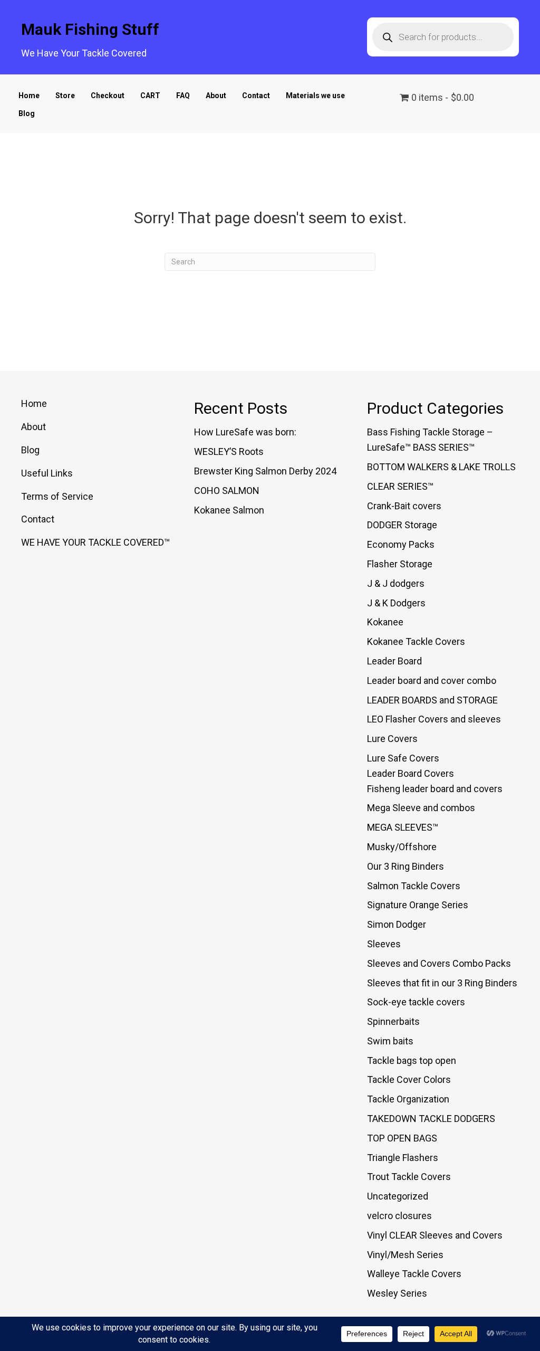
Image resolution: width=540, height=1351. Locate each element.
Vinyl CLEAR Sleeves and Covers (435, 1235)
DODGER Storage (402, 524)
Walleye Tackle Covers (414, 1273)
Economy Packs (401, 544)
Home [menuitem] (34, 403)
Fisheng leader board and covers (435, 788)
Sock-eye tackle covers (416, 1001)
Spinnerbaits (393, 1021)
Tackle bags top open (411, 1060)
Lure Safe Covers (403, 758)
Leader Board (394, 661)
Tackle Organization (408, 1099)
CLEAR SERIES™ (400, 486)
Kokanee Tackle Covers (416, 641)
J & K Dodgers (396, 602)
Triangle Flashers (402, 1157)
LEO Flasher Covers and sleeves (434, 719)
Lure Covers (392, 738)
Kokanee (385, 621)
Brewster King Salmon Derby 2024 (265, 471)
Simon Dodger (396, 924)
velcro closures (399, 1215)
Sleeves (384, 943)
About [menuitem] (33, 426)
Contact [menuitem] (37, 519)
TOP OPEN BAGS (402, 1138)
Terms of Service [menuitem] (57, 496)
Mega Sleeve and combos (421, 807)
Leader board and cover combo (431, 680)
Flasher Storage (399, 563)
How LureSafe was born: (245, 431)
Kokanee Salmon (229, 510)
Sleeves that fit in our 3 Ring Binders (442, 982)
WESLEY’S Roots (229, 451)
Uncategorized (397, 1196)
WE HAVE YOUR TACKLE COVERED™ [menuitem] (95, 542)
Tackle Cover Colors (409, 1079)
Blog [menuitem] (30, 449)
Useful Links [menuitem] (47, 473)
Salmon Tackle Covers (413, 885)
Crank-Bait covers (404, 505)
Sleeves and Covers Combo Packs (439, 963)
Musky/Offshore (402, 846)
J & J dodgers (396, 583)
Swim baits (390, 1040)
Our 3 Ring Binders (405, 866)
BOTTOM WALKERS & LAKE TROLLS (441, 466)
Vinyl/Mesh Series (405, 1254)
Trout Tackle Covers (409, 1176)
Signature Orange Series (417, 904)
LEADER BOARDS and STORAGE (432, 700)
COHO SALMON (226, 490)
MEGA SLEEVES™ (402, 827)
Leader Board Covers (410, 773)
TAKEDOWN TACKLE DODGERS (431, 1118)
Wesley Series (397, 1293)
